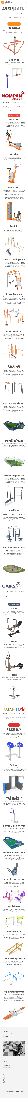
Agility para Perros (14, 991)
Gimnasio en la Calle (14, 852)
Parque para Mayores (14, 729)
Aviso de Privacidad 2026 (9, 1091)
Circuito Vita (14, 931)
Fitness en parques (14, 475)
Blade (14, 641)
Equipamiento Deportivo (14, 798)
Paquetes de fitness (14, 547)
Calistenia (14, 27)
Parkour (14, 765)
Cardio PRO (14, 119)
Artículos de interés (7, 1034)
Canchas (14, 59)
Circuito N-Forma (14, 879)
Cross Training (14, 294)
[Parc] (7, 2)
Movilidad (14, 510)
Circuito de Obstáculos (14, 366)
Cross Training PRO (14, 259)
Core (14, 608)
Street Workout (14, 331)
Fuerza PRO (14, 187)
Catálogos (5, 1031)
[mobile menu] (26, 2)
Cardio (14, 154)
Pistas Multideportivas (14, 440)
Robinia (14, 226)
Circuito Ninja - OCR (14, 958)
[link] (14, 9)
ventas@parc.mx (7, 1069)
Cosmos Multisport (14, 403)
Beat (14, 674)
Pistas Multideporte (14, 825)
